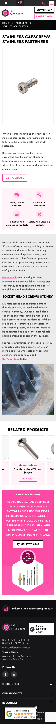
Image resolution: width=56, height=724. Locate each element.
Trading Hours (10, 652)
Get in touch (9, 277)
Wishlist (21, 2)
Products (21, 23)
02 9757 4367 (44, 9)
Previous (7, 460)
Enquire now (44, 16)
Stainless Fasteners (25, 42)
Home (5, 23)
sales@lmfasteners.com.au (6, 3)
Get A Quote (15, 178)
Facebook (13, 3)
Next (49, 460)
